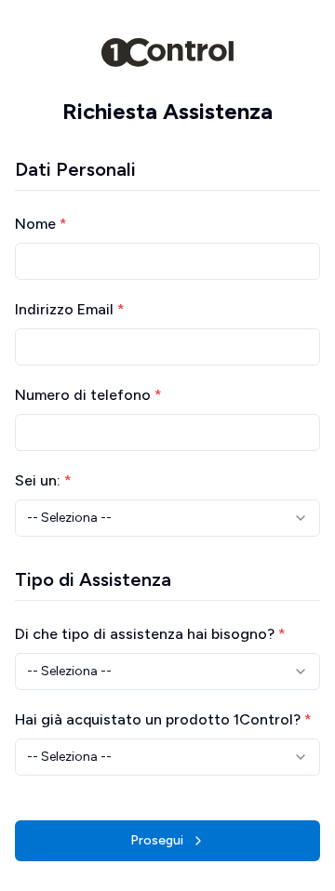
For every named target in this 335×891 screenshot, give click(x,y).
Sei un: (43, 480)
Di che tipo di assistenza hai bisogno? (150, 634)
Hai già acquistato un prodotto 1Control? (163, 719)
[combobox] (167, 518)
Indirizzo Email (70, 309)
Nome (41, 224)
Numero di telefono (88, 395)
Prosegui (156, 840)
